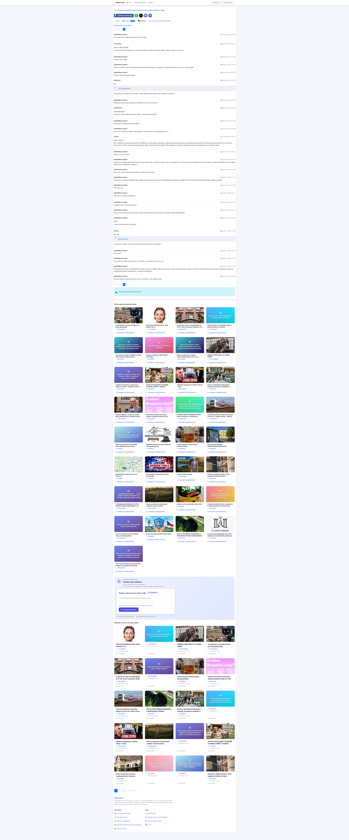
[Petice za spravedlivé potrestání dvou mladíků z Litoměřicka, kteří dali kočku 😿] (128, 559)
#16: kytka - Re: (123, 239)
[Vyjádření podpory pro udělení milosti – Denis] (190, 381)
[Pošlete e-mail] (146, 15)
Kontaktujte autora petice (122, 25)
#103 (221, 57)
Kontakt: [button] (150, 2)
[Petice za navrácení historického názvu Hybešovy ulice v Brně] (128, 440)
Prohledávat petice (140, 2)
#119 (221, 210)
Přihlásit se (216, 2)
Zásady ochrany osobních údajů (160, 21)
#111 (221, 136)
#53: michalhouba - (124, 88)
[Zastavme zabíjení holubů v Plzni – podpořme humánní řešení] (220, 470)
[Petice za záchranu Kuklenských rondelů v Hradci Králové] (159, 500)
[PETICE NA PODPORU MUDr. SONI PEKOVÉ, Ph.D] (159, 321)
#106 (221, 80)
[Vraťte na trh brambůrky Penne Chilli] (190, 499)
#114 (221, 169)
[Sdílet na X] (141, 15)
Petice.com (120, 2)
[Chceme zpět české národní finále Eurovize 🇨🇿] (159, 470)
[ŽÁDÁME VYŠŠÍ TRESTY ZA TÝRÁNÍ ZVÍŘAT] (220, 351)
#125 (221, 276)
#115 (221, 177)
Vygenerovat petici (130, 609)
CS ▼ (130, 2)
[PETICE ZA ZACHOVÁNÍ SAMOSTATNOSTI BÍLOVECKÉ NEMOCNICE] (220, 440)
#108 (221, 108)
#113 (221, 159)
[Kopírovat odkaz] (150, 15)
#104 (221, 64)
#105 (221, 72)
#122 (221, 250)
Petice (117, 21)
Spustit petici (228, 2)
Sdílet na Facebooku (125, 16)
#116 (221, 185)
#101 (221, 34)
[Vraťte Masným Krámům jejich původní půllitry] (190, 440)
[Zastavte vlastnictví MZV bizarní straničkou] (159, 351)
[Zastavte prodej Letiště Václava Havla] (159, 529)
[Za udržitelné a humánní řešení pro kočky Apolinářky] (128, 321)
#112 (221, 152)
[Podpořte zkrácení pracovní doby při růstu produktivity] (159, 440)
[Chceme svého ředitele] (190, 469)
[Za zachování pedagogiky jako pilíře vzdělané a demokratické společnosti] (220, 530)
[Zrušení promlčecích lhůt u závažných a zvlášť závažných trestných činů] (220, 500)
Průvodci (117, 810)
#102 (221, 44)
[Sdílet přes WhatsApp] (136, 15)
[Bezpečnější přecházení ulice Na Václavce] (128, 470)
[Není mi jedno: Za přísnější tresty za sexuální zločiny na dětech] (220, 321)
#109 (221, 121)
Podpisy (129, 21)
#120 (221, 218)
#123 (221, 258)
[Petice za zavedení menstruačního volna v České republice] (128, 530)
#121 (221, 231)
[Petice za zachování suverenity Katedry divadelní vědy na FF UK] (159, 410)
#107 (221, 100)
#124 (221, 266)
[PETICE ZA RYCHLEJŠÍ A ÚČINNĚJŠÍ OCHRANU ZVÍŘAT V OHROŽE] (159, 381)
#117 (221, 193)
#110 (221, 129)
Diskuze (143, 21)
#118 (221, 202)
